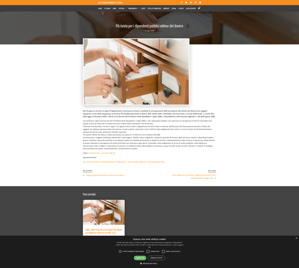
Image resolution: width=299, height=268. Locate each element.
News (114, 8)
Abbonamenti (132, 8)
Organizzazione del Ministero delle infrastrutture (105, 175)
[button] (149, 263)
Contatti (181, 8)
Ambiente (166, 8)
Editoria (121, 8)
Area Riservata (191, 8)
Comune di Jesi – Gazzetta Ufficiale (101, 153)
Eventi (143, 8)
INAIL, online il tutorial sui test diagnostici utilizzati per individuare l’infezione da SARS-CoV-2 (103, 231)
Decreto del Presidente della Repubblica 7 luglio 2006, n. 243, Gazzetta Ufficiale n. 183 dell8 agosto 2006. (124, 162)
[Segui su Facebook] (181, 2)
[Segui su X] (186, 2)
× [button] (296, 238)
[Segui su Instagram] (195, 2)
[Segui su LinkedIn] (191, 2)
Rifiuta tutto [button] (156, 258)
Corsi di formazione (154, 8)
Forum (174, 8)
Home (100, 8)
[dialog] (149, 252)
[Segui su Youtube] (200, 2)
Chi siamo (107, 8)
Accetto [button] (140, 258)
